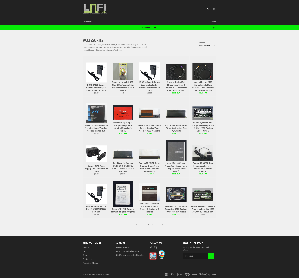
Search (86, 247)
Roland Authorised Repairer (127, 251)
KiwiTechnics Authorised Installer (130, 255)
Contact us (87, 259)
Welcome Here (122, 247)
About (85, 255)
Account (213, 21)
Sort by (202, 42)
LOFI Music (92, 274)
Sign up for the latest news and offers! (196, 248)
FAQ (84, 251)
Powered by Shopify (103, 274)
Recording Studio (90, 263)
